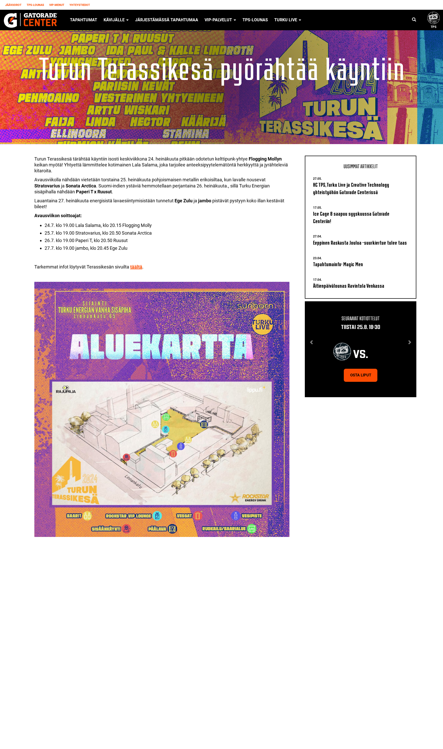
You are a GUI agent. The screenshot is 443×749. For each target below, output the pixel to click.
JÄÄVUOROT (13, 5)
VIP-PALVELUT (219, 19)
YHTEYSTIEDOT (79, 5)
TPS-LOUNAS (35, 5)
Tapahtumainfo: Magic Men (338, 263)
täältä (136, 266)
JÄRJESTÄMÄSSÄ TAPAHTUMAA (166, 19)
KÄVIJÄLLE (115, 19)
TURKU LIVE (286, 19)
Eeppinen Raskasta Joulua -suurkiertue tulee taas (360, 242)
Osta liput (360, 375)
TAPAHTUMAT (83, 19)
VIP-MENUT (56, 5)
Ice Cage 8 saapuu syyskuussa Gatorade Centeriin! (351, 217)
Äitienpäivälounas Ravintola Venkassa (348, 285)
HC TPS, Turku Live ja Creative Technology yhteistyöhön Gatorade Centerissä (351, 188)
